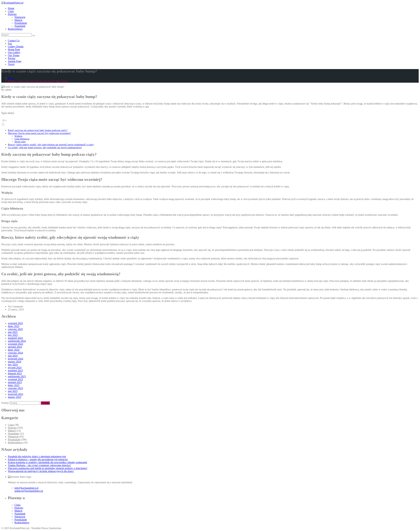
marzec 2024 (14, 361)
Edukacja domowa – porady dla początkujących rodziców (38, 459)
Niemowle (19, 17)
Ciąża (11, 11)
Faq (10, 43)
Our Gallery (14, 52)
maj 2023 (13, 391)
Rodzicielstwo (15, 29)
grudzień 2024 (15, 338)
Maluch (18, 20)
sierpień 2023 (15, 382)
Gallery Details (15, 46)
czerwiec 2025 (15, 329)
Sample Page (14, 61)
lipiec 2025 (13, 326)
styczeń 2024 (14, 367)
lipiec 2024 (13, 349)
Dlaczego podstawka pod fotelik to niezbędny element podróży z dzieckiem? (47, 468)
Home (11, 8)
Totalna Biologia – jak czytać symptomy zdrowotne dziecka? (39, 465)
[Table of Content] (210, 120)
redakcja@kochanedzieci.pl (28, 490)
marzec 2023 (14, 397)
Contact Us (14, 40)
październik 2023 (17, 376)
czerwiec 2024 (15, 352)
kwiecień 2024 (15, 358)
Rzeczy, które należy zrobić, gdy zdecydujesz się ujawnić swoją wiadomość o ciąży (51, 144)
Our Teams (13, 55)
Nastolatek (19, 26)
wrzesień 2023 (15, 379)
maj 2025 (13, 332)
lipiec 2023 (13, 385)
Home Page (14, 49)
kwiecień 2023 (15, 394)
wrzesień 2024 (15, 344)
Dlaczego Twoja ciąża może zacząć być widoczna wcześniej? (39, 133)
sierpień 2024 (15, 346)
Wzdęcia (18, 136)
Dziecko (12, 14)
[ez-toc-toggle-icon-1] (210, 122)
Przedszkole (20, 23)
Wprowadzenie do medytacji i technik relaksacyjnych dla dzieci (41, 471)
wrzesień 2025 (15, 323)
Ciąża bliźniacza (21, 138)
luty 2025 (13, 335)
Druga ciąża (19, 141)
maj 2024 (13, 355)
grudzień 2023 (15, 370)
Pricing (11, 58)
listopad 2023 (15, 373)
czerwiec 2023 (15, 388)
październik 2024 (17, 341)
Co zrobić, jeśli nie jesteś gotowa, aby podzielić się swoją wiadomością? (45, 147)
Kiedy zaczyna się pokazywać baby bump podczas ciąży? (37, 130)
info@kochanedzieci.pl (26, 488)
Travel (11, 64)
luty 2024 (13, 364)
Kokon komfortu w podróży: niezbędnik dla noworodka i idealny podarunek (47, 462)
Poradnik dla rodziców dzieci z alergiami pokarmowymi (37, 456)
